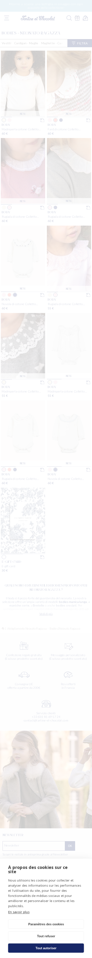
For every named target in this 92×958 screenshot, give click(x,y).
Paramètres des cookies (46, 924)
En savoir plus (19, 912)
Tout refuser (46, 936)
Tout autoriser (46, 948)
